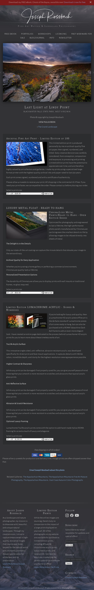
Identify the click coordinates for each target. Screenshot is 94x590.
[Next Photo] (92, 74)
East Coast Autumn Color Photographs (66, 480)
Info (51, 38)
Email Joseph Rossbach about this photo (47, 470)
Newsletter (65, 38)
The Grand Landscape (47, 127)
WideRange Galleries (69, 588)
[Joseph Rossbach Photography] (47, 22)
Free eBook (10, 34)
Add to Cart (48, 194)
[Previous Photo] (1, 74)
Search (68, 563)
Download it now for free (74, 2)
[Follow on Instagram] (67, 515)
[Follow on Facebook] (72, 515)
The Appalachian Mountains (35, 477)
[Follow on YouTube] (77, 515)
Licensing (61, 34)
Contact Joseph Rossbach (76, 577)
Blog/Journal (37, 38)
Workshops (44, 34)
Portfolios (27, 34)
